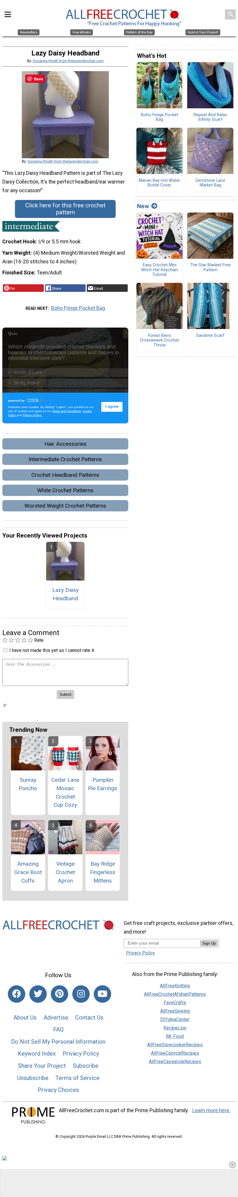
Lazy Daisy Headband (65, 594)
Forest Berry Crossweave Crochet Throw (159, 340)
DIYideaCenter (175, 1019)
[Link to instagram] (81, 994)
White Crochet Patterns (65, 490)
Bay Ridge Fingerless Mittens (102, 872)
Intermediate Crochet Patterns (65, 459)
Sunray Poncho (28, 784)
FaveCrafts (175, 1002)
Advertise (56, 1017)
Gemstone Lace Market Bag (210, 183)
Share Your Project (42, 1065)
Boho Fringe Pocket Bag (78, 308)
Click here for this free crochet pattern (65, 209)
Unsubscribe (32, 1077)
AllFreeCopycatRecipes (175, 1053)
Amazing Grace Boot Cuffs (28, 872)
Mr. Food (175, 1036)
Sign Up (209, 943)
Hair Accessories (65, 444)
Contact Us (89, 1017)
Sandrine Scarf (210, 335)
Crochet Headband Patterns (65, 475)
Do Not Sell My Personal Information (58, 1041)
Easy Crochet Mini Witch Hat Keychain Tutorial (159, 270)
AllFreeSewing (175, 1011)
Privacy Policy (81, 1053)
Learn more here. (211, 1110)
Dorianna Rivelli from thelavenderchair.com (68, 61)
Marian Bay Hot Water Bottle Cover (159, 183)
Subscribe (85, 1065)
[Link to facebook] (16, 994)
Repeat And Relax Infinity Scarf (210, 117)
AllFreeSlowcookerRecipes (175, 1044)
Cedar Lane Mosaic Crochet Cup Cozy (65, 792)
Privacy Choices (58, 1089)
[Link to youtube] (102, 994)
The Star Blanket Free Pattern (210, 267)
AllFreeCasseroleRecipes (175, 1061)
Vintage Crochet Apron (65, 872)
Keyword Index (37, 1053)
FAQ (58, 1029)
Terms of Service (77, 1077)
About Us (25, 1017)
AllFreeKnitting (175, 985)
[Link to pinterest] (59, 994)
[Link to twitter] (38, 994)
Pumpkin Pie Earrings (102, 784)
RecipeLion (174, 1028)
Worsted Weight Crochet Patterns (65, 505)
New (143, 206)
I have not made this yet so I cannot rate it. (52, 650)
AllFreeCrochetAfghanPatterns (175, 994)
